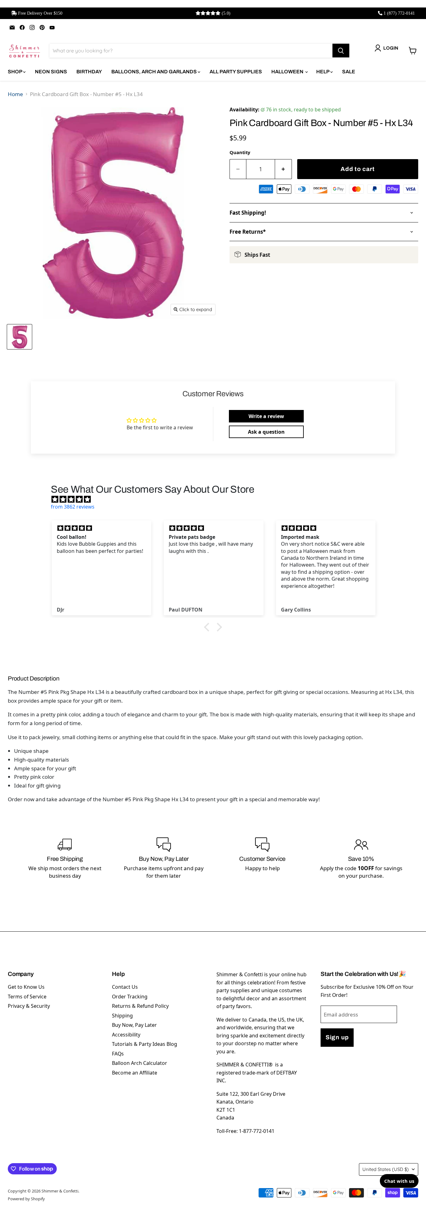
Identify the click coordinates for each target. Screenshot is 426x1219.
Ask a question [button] (266, 431)
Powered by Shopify (26, 1199)
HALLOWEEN (287, 71)
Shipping (122, 1015)
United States (385, 1169)
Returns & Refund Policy (140, 1005)
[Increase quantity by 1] (283, 169)
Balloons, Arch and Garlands (154, 71)
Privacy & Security (29, 1005)
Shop (15, 71)
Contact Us (125, 986)
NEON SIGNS (51, 71)
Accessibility (126, 1034)
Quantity (240, 152)
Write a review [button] (266, 416)
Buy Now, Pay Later (134, 1025)
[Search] (340, 50)
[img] (216, 499)
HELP (323, 71)
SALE (348, 71)
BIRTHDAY (89, 71)
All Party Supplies (236, 71)
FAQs (118, 1053)
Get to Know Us (26, 986)
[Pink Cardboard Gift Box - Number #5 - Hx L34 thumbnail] (19, 336)
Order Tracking (130, 996)
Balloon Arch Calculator (139, 1063)
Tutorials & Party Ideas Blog (144, 1044)
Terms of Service (27, 996)
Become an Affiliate (134, 1072)
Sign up (337, 1037)
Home (15, 94)
